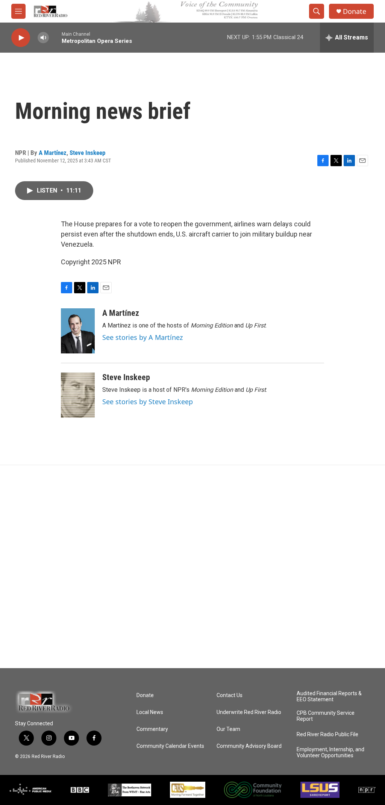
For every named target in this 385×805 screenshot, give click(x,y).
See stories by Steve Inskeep (147, 401)
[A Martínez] (78, 330)
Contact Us (230, 695)
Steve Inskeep (87, 152)
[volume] (43, 37)
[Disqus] (192, 567)
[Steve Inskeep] (78, 395)
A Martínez (53, 152)
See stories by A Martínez (142, 337)
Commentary (152, 729)
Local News (149, 712)
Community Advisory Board (249, 746)
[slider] (55, 37)
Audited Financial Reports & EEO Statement (329, 696)
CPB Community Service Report (326, 716)
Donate (354, 11)
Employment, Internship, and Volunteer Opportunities (330, 752)
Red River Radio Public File (327, 734)
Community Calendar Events (170, 746)
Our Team (228, 729)
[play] (21, 37)
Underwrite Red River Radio (249, 712)
